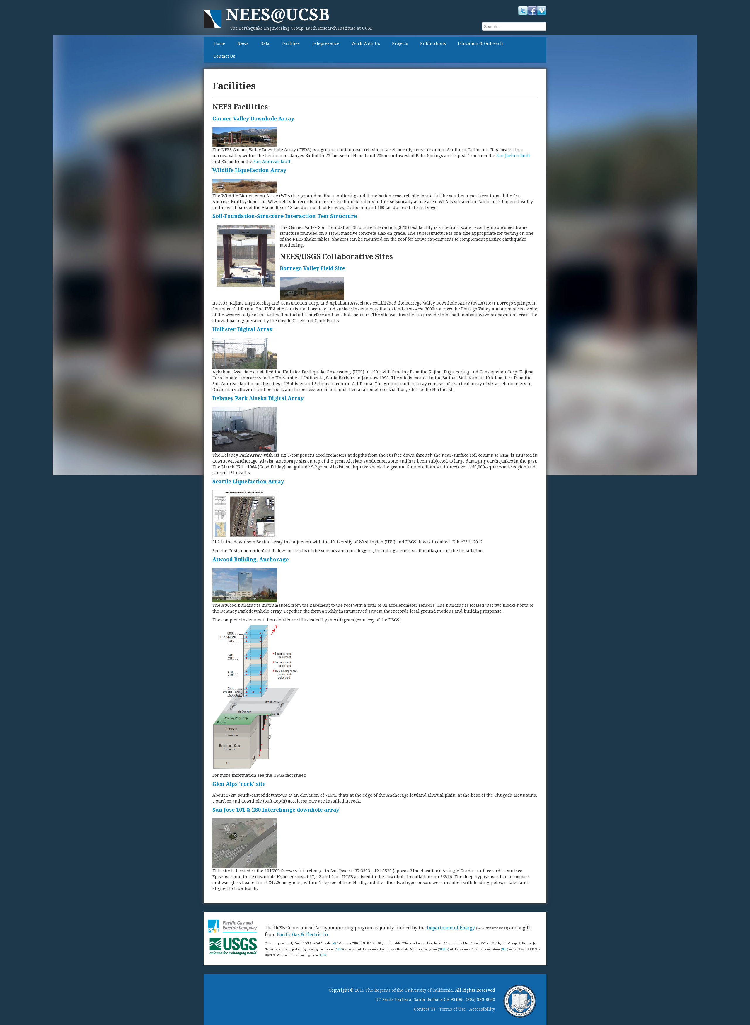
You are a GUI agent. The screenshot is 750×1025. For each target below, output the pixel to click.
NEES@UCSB (278, 14)
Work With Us (365, 43)
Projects (400, 43)
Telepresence (325, 43)
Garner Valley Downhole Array (253, 119)
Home (219, 43)
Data (265, 43)
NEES (339, 949)
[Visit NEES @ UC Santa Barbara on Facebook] (532, 10)
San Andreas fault (271, 161)
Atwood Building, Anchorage (250, 559)
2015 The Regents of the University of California (404, 990)
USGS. (323, 955)
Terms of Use (452, 1009)
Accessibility (482, 1009)
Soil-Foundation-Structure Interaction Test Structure (284, 216)
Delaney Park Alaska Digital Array (258, 398)
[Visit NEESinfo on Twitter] (523, 10)
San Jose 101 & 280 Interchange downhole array (275, 810)
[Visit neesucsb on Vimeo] (541, 10)
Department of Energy (451, 928)
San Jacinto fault (513, 155)
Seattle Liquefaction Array (248, 482)
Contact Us (224, 56)
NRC (335, 943)
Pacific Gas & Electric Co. (303, 934)
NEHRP (443, 949)
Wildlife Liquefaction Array (249, 170)
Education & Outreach (480, 43)
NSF (504, 949)
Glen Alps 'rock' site (238, 784)
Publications (433, 43)
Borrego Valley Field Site (312, 268)
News (242, 43)
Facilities (291, 43)
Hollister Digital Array (242, 329)
